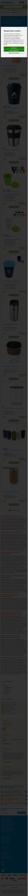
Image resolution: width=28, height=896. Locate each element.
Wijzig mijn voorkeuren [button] (13, 53)
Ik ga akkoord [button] (14, 47)
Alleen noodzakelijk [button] (13, 50)
